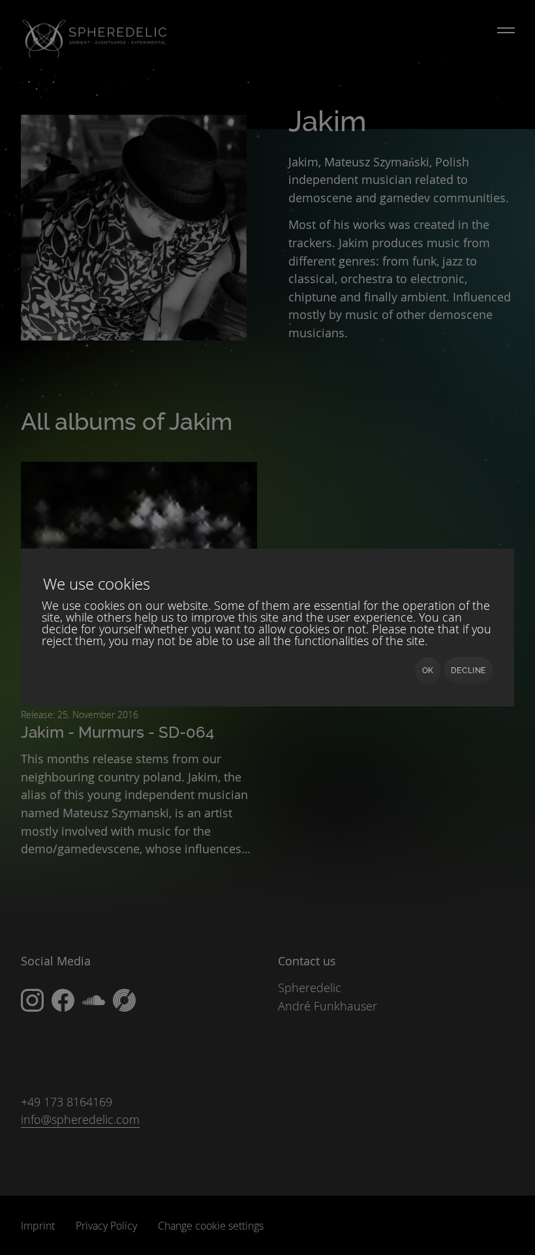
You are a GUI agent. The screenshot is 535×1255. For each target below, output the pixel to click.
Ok (428, 670)
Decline (468, 670)
